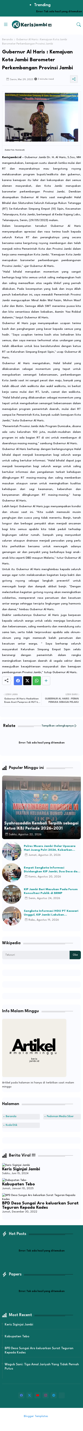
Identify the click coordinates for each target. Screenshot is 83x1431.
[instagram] (46, 1395)
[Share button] (46, 680)
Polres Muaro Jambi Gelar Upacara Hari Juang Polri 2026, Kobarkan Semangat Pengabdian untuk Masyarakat (49, 848)
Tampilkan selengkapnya (58, 725)
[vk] (62, 1395)
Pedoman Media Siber (60, 1116)
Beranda (7, 39)
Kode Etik (11, 1125)
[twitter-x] (29, 1395)
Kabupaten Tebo (18, 1184)
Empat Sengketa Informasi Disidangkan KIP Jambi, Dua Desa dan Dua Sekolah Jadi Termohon (51, 869)
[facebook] (21, 1395)
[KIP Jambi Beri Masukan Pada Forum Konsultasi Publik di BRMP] (11, 894)
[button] (78, 24)
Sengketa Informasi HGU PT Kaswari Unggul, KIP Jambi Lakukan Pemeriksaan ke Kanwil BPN (51, 913)
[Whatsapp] (37, 680)
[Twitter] (27, 680)
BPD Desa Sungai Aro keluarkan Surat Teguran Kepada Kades (40, 1205)
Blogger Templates (36, 1416)
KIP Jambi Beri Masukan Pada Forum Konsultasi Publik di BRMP (51, 891)
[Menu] (5, 24)
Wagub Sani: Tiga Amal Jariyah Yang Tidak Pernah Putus (42, 1366)
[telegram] (54, 1395)
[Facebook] (18, 680)
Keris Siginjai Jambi (21, 1169)
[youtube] (37, 1395)
